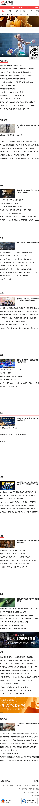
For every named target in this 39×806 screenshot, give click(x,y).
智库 (17, 11)
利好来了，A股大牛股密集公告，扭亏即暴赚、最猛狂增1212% (19, 220)
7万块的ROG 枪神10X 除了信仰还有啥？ (12, 499)
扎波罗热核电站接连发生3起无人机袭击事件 (13, 266)
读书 (2, 535)
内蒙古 (22, 14)
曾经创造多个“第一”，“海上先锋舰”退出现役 (13, 256)
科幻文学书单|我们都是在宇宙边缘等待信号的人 (15, 557)
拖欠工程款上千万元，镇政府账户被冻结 (12, 95)
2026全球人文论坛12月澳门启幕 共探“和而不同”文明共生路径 (19, 609)
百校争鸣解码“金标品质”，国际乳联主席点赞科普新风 (16, 615)
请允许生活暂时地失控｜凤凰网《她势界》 (13, 612)
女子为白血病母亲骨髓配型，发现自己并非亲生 (14, 109)
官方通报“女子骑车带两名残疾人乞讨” (11, 92)
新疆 (27, 14)
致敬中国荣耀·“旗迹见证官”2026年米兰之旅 (13, 325)
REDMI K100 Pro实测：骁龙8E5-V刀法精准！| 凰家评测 (18, 502)
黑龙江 (32, 14)
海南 (37, 14)
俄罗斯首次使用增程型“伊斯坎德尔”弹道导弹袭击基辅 (16, 82)
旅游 (2, 293)
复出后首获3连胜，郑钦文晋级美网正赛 (13, 54)
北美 (12, 14)
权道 (25, 684)
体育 (2, 355)
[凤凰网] (7, 4)
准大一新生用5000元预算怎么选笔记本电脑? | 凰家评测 (17, 495)
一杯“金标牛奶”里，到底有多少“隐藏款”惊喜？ (14, 622)
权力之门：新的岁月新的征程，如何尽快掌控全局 (15, 690)
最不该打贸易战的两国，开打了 (12, 65)
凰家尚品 (3, 719)
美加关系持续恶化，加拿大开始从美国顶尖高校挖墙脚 (17, 69)
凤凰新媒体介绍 (5, 781)
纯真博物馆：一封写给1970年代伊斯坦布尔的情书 (15, 564)
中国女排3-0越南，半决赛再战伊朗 (11, 376)
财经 (12, 7)
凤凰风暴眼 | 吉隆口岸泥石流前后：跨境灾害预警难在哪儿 (18, 142)
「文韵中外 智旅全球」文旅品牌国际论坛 (13, 321)
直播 (3, 11)
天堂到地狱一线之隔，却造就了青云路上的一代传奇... (16, 667)
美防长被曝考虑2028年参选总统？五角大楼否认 (15, 276)
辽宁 (17, 14)
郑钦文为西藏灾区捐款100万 (9, 380)
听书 (2, 652)
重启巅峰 (30, 657)
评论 (10, 11)
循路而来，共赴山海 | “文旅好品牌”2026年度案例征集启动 (18, 311)
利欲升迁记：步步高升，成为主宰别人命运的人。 (15, 660)
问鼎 (36, 667)
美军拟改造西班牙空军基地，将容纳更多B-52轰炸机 (16, 259)
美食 (2, 413)
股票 (24, 11)
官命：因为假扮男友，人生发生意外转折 (12, 657)
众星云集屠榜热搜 (5, 279)
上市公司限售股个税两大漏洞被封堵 (11, 207)
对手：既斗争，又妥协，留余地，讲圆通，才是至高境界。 (18, 664)
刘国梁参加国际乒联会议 (7, 89)
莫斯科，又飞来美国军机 (7, 85)
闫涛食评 (3, 441)
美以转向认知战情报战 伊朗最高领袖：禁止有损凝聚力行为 (18, 272)
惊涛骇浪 (33, 670)
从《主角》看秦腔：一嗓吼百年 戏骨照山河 (13, 567)
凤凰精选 (3, 120)
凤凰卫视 (28, 7)
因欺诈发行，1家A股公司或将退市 (10, 213)
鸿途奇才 (29, 680)
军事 (2, 238)
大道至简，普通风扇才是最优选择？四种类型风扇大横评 (17, 509)
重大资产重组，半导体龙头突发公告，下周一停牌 (15, 210)
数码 (31, 11)
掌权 (33, 660)
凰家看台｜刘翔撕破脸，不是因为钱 (11, 135)
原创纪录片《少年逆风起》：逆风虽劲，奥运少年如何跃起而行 (19, 619)
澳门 (3, 14)
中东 (8, 14)
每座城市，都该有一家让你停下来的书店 (12, 554)
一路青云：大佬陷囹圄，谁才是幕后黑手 (12, 680)
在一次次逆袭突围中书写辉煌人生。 (11, 684)
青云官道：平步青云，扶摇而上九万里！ (12, 694)
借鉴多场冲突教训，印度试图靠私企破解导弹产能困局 (17, 252)
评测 (2, 477)
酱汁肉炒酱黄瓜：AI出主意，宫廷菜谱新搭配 (14, 435)
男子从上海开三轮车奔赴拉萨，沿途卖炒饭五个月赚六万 (17, 102)
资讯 (4, 7)
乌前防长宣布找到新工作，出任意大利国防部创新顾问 (17, 269)
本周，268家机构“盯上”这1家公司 (10, 203)
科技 (20, 7)
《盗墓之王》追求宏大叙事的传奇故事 (12, 687)
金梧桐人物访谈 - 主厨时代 (8, 428)
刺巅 (26, 687)
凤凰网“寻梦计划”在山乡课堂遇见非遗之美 (13, 629)
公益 (2, 594)
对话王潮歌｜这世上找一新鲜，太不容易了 (13, 550)
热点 (2, 60)
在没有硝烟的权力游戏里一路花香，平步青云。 (14, 670)
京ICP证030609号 (29, 792)
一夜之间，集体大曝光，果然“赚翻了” (11, 200)
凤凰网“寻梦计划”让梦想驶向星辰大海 (11, 625)
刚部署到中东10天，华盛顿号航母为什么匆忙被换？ (16, 72)
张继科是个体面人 (5, 373)
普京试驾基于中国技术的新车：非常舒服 (12, 79)
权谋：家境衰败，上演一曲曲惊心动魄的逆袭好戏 (15, 677)
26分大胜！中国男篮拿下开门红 (10, 386)
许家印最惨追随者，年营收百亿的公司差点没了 (14, 155)
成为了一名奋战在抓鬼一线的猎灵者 (11, 674)
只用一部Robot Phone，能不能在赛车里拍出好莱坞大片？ (18, 505)
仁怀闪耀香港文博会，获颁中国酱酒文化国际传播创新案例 (18, 318)
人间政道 (26, 674)
